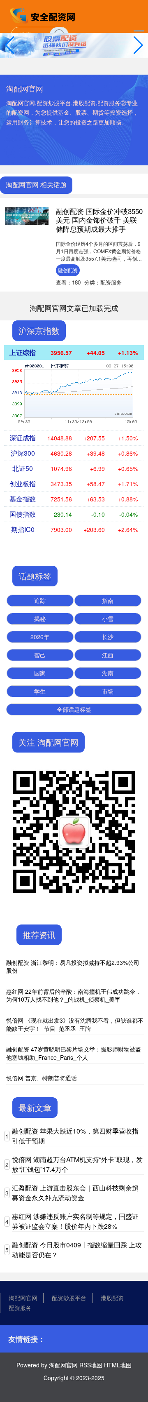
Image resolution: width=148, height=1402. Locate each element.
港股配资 (112, 1298)
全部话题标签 (74, 709)
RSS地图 (90, 1365)
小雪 (107, 618)
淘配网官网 (23, 1298)
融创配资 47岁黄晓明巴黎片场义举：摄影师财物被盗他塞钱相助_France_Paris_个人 (73, 1053)
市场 (107, 691)
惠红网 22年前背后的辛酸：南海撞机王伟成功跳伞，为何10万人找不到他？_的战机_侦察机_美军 (73, 995)
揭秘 (40, 618)
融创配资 (68, 269)
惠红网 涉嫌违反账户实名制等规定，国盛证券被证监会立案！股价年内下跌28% (75, 1221)
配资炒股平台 (69, 1298)
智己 (40, 655)
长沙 (107, 637)
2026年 (39, 637)
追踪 (40, 600)
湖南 (107, 673)
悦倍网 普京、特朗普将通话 (41, 1078)
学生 (40, 691)
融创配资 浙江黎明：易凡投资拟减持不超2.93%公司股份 (72, 966)
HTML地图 (118, 1365)
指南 (107, 600)
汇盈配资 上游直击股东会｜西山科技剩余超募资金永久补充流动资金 (75, 1192)
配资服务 (20, 1307)
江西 (107, 655)
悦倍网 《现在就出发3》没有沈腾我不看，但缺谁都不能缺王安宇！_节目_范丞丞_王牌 (74, 1024)
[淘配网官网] (43, 16)
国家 (40, 673)
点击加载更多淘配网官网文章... (74, 307)
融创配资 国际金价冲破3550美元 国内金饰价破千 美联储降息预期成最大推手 (99, 220)
